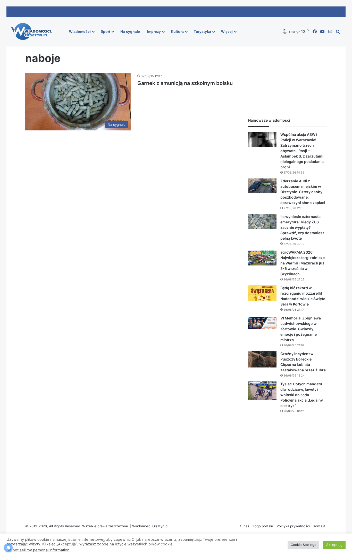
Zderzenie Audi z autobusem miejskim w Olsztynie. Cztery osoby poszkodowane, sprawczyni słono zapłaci (302, 192)
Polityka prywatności (293, 526)
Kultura (177, 31)
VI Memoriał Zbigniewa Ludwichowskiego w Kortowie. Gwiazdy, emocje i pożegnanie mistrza (300, 329)
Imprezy (154, 31)
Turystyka (202, 31)
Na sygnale (130, 31)
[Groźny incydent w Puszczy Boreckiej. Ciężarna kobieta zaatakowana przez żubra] (262, 359)
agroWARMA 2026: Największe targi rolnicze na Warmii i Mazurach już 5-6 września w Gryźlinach (302, 263)
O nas (244, 526)
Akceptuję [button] (334, 545)
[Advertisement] (287, 72)
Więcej (227, 31)
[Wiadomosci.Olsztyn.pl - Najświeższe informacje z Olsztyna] (32, 31)
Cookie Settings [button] (303, 545)
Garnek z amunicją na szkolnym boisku (185, 83)
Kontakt (319, 526)
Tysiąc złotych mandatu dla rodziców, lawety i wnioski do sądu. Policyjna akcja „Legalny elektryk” (301, 395)
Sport (105, 31)
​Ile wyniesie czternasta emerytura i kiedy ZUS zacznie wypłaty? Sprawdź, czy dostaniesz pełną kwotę (302, 227)
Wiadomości (80, 31)
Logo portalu (263, 526)
